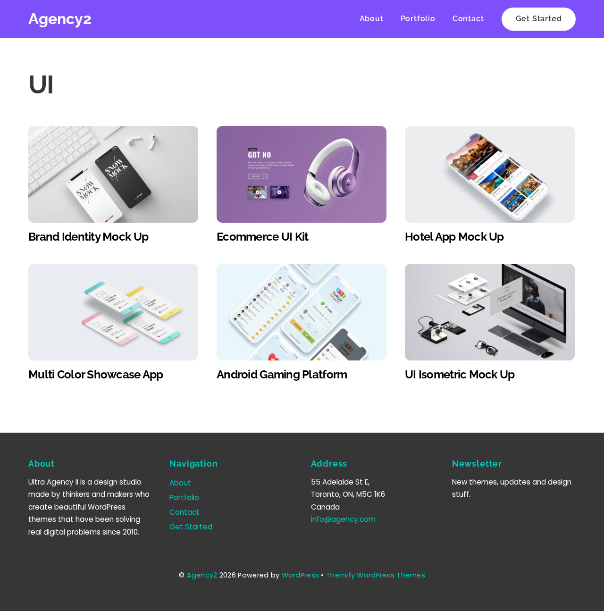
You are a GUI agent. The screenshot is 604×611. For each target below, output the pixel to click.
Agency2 (202, 575)
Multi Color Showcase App (95, 374)
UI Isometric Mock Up (460, 374)
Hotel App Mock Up (454, 236)
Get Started (539, 18)
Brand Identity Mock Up (88, 236)
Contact (468, 18)
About (372, 18)
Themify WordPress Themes (375, 575)
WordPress (300, 575)
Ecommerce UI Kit (262, 236)
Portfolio (418, 18)
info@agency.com (343, 519)
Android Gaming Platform (282, 374)
